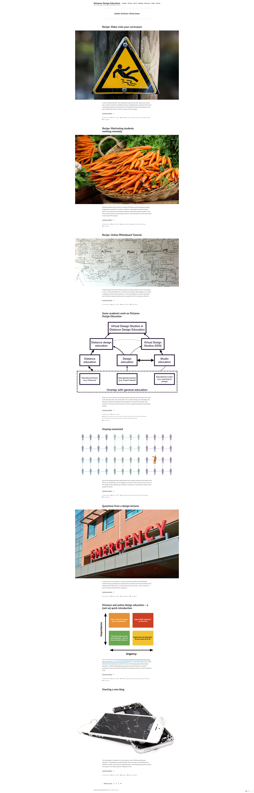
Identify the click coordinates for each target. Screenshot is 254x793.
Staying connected (112, 429)
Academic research (108, 416)
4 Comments (107, 119)
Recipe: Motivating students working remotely (118, 130)
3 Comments (134, 304)
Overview (104, 418)
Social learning (114, 418)
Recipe (133, 117)
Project (129, 117)
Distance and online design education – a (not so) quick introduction (125, 606)
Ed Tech (135, 416)
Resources (147, 3)
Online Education (142, 416)
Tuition (137, 117)
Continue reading (107, 113)
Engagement (133, 224)
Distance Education (128, 416)
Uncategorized (125, 596)
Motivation (139, 224)
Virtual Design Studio (145, 117)
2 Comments (107, 497)
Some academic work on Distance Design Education (121, 315)
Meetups (140, 3)
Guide (153, 3)
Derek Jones (106, 117)
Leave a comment (132, 775)
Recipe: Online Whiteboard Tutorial (122, 235)
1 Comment (106, 226)
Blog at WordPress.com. (113, 790)
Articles (130, 3)
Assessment (124, 117)
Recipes (124, 3)
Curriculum (120, 416)
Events (135, 3)
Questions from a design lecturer (120, 506)
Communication (125, 224)
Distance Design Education (107, 3)
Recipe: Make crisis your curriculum (122, 27)
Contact (158, 3)
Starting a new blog (113, 689)
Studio (120, 418)
